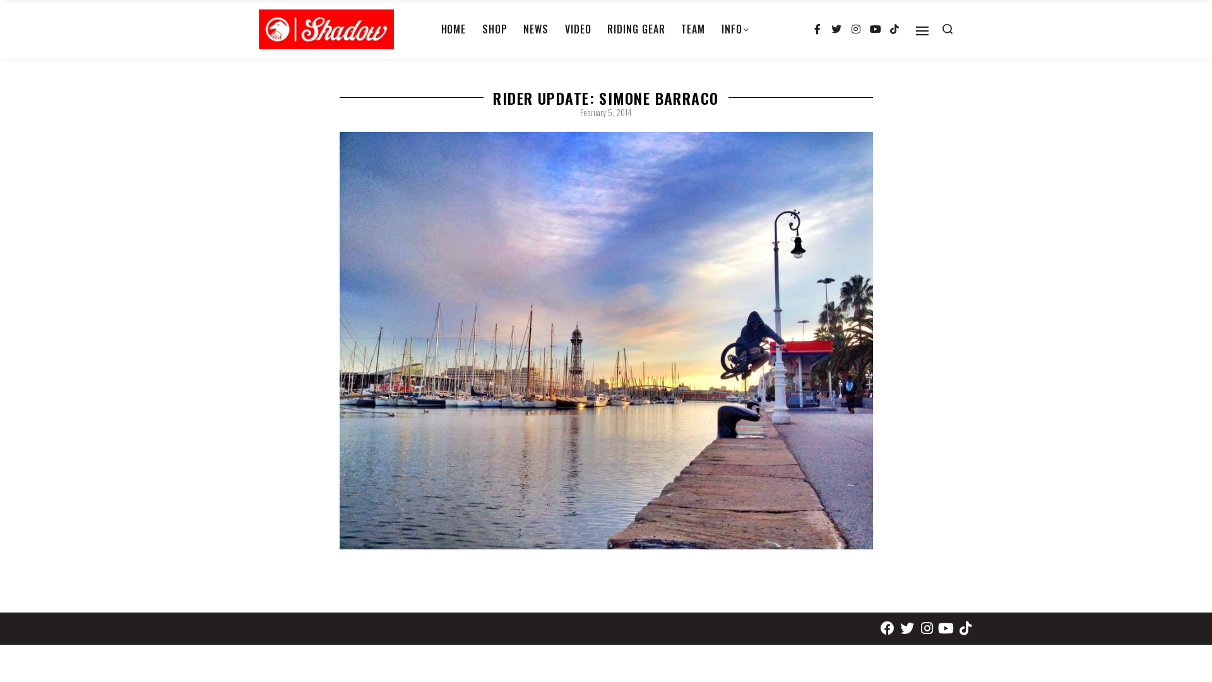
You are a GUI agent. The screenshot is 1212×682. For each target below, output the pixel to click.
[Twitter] (837, 29)
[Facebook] (888, 628)
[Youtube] (875, 29)
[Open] (922, 31)
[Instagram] (856, 29)
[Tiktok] (894, 29)
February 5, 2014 (606, 112)
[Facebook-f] (817, 29)
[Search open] (947, 29)
